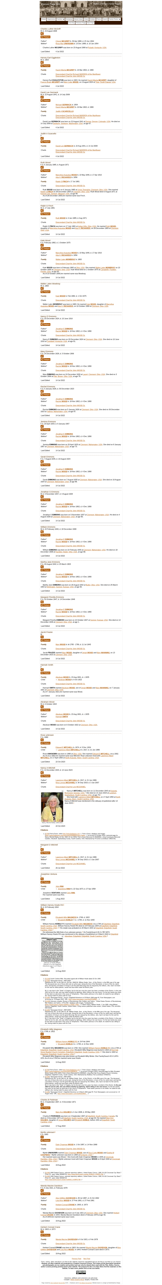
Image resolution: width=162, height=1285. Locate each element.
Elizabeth (65, 920)
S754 (47, 834)
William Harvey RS (67, 1042)
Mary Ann (63, 1112)
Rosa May (65, 44)
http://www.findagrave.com (71, 834)
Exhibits (92, 19)
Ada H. (63, 177)
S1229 (47, 1001)
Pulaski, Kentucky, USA (97, 48)
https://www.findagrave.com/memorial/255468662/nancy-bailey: (65, 835)
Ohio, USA (80, 268)
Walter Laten (65, 259)
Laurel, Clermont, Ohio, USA (94, 374)
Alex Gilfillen (65, 1198)
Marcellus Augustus (66, 175)
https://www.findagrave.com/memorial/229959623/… (62, 1071)
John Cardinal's (54, 1282)
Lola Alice (62, 1200)
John (59, 886)
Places (99, 19)
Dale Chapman (65, 1145)
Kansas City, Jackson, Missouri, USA (55, 194)
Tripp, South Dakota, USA (105, 82)
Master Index (78, 19)
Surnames (69, 19)
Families (59, 19)
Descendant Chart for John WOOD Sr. (70, 76)
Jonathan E (64, 329)
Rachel (61, 331)
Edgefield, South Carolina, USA (75, 1118)
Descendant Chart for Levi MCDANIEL (71, 787)
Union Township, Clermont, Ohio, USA (92, 190)
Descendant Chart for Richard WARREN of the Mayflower (78, 74)
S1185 (47, 981)
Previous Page (80, 23)
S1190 (47, 1172)
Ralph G (62, 181)
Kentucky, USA (86, 1155)
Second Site (62, 1282)
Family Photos (113, 19)
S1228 (47, 979)
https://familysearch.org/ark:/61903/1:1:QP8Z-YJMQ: (62, 1004)
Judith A (65, 111)
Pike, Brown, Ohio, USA (62, 376)
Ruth (60, 218)
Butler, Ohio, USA (93, 585)
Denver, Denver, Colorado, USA (98, 121)
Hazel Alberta (65, 70)
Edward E (64, 747)
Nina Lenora (65, 783)
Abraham (62, 677)
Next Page (90, 23)
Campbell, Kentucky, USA (57, 341)
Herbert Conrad (65, 1205)
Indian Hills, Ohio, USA (87, 226)
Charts (86, 19)
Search (105, 19)
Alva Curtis (95, 1153)
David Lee (64, 146)
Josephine (64, 889)
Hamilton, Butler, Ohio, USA (66, 552)
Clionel (63, 41)
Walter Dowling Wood (77, 1279)
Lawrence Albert (69, 750)
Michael (64, 105)
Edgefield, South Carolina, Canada (101, 1116)
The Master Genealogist (85, 1282)
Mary (61, 644)
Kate (60, 296)
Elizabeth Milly (66, 917)
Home (44, 19)
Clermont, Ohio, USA (81, 192)
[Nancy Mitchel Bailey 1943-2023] (52, 821)
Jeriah (87, 653)
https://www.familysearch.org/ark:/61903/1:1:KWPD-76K (85, 1174)
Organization (51, 19)
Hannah (62, 717)
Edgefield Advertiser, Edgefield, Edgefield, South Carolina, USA (91, 935)
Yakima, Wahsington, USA (57, 411)
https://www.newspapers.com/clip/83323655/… (72, 1093)
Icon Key (71, 23)
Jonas (64, 1120)
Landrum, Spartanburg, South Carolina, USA (91, 794)
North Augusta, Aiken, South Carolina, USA (82, 758)
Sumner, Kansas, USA (99, 620)
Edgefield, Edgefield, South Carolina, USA (57, 1050)
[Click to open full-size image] (62, 791)
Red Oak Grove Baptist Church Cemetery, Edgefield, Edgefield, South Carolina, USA (79, 1051)
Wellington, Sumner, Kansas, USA (60, 587)
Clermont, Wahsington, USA (91, 445)
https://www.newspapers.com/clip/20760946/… (83, 999)
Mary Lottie (71, 82)
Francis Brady (50, 82)
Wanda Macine (66, 1239)
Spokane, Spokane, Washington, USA (68, 123)
